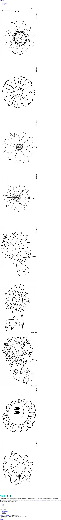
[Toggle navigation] (3, 0)
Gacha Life (3, 512)
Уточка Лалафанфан (5, 511)
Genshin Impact (4, 513)
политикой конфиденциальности (41, 500)
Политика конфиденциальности (7, 507)
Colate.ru (26, 516)
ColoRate (1, 0)
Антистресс (3, 510)
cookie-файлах (57, 500)
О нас (3, 505)
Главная (3, 504)
